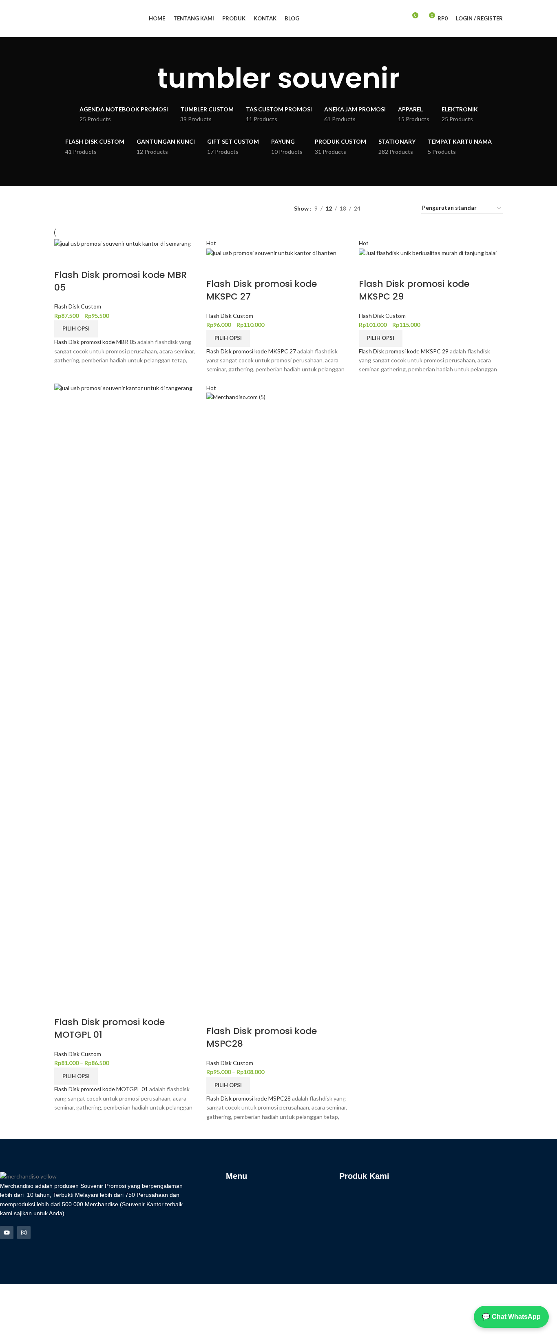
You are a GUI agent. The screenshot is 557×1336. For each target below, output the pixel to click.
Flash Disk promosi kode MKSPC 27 (261, 290)
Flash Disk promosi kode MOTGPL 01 (109, 1028)
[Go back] (147, 78)
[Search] (396, 18)
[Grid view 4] (405, 208)
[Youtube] (6, 1232)
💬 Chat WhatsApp (511, 1316)
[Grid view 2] (379, 208)
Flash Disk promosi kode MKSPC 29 (414, 290)
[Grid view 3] (392, 208)
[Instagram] (24, 1232)
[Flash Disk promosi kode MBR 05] (122, 243)
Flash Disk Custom (77, 306)
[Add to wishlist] (107, 259)
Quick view (86, 259)
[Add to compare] (64, 259)
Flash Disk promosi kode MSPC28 (261, 1037)
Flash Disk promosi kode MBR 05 (120, 281)
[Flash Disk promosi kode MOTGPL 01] (126, 689)
